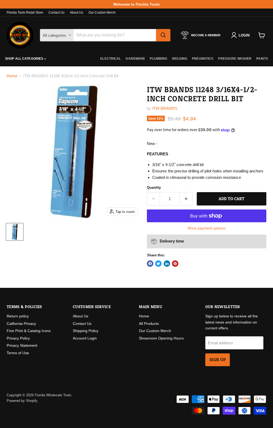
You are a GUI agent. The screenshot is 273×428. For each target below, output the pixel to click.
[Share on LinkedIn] (167, 263)
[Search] (163, 35)
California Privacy (21, 323)
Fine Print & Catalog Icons (29, 331)
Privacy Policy (18, 338)
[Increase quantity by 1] (186, 198)
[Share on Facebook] (150, 263)
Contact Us (57, 12)
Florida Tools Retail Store (25, 12)
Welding (179, 58)
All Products (149, 323)
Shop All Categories (24, 58)
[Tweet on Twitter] (158, 263)
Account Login (85, 338)
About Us (76, 12)
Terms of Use (18, 353)
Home (12, 76)
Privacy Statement (22, 345)
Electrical (110, 58)
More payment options (207, 228)
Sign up (218, 359)
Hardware (135, 58)
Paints (262, 58)
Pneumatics (202, 58)
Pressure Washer (234, 58)
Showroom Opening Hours (161, 338)
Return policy (18, 316)
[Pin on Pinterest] (175, 263)
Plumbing (158, 58)
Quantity (154, 187)
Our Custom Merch (102, 12)
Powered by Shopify (22, 401)
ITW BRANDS (164, 108)
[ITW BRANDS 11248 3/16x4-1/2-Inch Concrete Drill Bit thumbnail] (14, 231)
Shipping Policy (85, 331)
